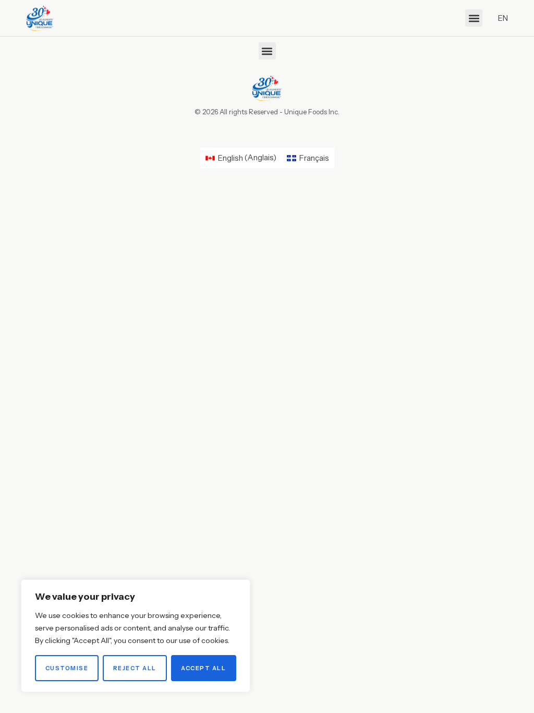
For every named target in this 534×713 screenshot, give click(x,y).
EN (503, 18)
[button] (473, 18)
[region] (135, 635)
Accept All (203, 668)
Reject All (134, 668)
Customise (67, 668)
